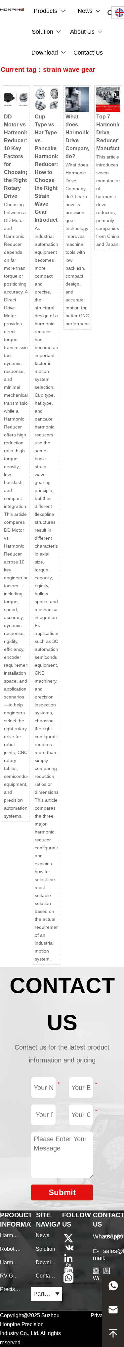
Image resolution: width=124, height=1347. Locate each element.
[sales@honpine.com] (113, 1311)
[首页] (12, 9)
